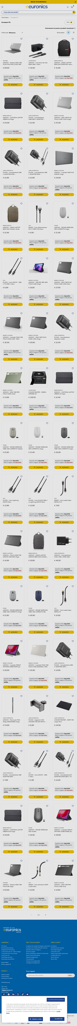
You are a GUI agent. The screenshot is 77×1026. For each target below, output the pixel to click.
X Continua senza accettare (56, 999)
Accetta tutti (58, 1019)
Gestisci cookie (37, 1019)
